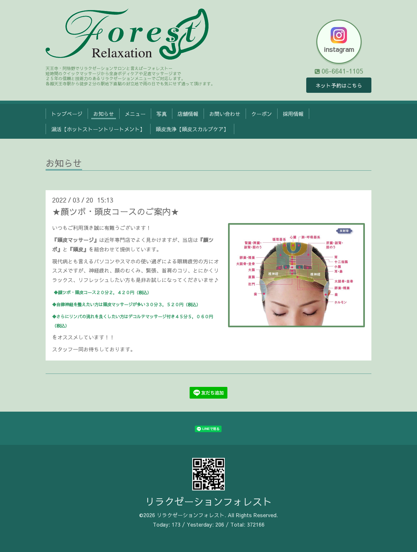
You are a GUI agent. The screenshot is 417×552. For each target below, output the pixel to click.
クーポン (261, 113)
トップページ (66, 113)
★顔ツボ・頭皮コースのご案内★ (115, 211)
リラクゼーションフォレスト (208, 501)
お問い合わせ (224, 113)
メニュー (135, 113)
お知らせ (103, 113)
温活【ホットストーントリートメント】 (98, 129)
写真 (161, 113)
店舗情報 (188, 113)
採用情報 (293, 113)
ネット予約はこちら (338, 85)
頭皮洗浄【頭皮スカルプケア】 (192, 129)
